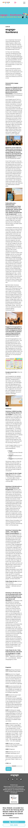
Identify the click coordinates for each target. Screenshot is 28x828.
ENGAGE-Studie (11, 345)
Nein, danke (14, 825)
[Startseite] (6, 3)
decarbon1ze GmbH (15, 158)
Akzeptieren (15, 822)
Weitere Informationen (14, 817)
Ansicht (14, 766)
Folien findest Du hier (11, 581)
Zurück (8, 769)
